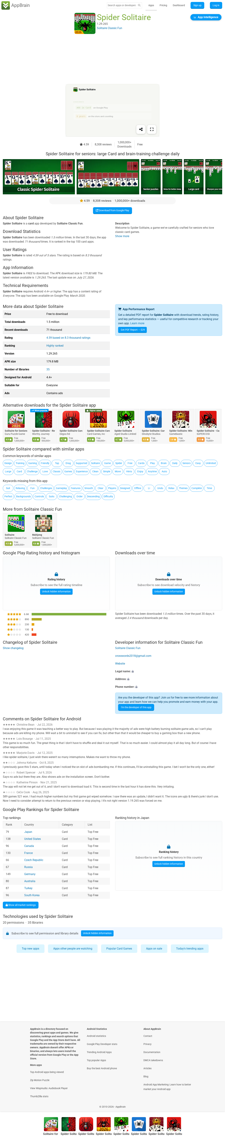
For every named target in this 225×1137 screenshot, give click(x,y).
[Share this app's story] (140, 129)
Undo (160, 488)
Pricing (163, 5)
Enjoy (140, 471)
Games (68, 471)
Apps (151, 5)
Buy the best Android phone (102, 1068)
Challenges (46, 488)
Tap (57, 463)
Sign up (197, 5)
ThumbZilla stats (39, 1096)
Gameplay (61, 488)
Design (8, 463)
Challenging (65, 496)
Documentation (151, 1052)
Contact (147, 1036)
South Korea (32, 895)
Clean (95, 471)
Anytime (152, 471)
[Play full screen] (151, 129)
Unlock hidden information (56, 591)
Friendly (45, 463)
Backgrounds (23, 496)
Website (120, 663)
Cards (141, 463)
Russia (28, 867)
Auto (164, 471)
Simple (106, 471)
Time (209, 488)
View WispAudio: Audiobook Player (49, 1088)
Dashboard (179, 5)
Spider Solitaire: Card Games (153, 431)
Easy (198, 463)
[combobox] (122, 5)
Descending (93, 496)
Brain (164, 463)
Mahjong (37, 534)
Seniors (186, 463)
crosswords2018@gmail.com (133, 655)
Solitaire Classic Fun (43, 509)
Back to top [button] (216, 1105)
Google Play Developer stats (102, 1044)
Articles (147, 1068)
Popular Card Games (119, 948)
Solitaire (95, 463)
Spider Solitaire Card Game (71, 431)
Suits (51, 496)
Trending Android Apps (99, 1052)
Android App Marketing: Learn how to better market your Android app (167, 1087)
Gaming (32, 463)
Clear (100, 488)
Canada (29, 846)
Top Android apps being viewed (47, 1072)
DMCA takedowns (153, 1060)
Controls (39, 496)
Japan (28, 832)
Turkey (28, 888)
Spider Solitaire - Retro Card (43, 431)
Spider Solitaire (123, 431)
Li (149, 488)
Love (45, 471)
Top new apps (30, 948)
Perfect (8, 496)
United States (32, 839)
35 (48, 369)
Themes (183, 488)
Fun (32, 488)
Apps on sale (154, 948)
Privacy (147, 1044)
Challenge (32, 471)
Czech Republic (33, 860)
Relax (171, 488)
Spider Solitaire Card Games (98, 431)
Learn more (137, 323)
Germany (30, 874)
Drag (68, 463)
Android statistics (96, 1036)
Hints (129, 471)
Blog (145, 1076)
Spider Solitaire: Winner (180, 431)
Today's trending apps (189, 948)
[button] (168, 671)
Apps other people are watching (72, 948)
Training (20, 463)
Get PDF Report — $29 (133, 329)
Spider (118, 463)
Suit (8, 488)
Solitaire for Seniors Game (16, 431)
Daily (175, 463)
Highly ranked (54, 345)
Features (76, 488)
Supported (81, 463)
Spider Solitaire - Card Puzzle (208, 431)
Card (19, 471)
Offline (137, 488)
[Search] (139, 5)
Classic (56, 471)
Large (8, 471)
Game (107, 463)
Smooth (88, 488)
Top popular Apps (96, 1060)
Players (112, 488)
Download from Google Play (113, 210)
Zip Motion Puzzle (39, 1080)
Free (130, 463)
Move (118, 471)
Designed (125, 488)
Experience (82, 471)
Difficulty (108, 496)
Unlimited (211, 463)
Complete (196, 488)
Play (152, 463)
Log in (216, 5)
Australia (29, 881)
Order (79, 496)
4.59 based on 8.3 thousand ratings (68, 337)
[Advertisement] (108, 59)
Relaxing (20, 488)
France (28, 853)
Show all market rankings (22, 904)
